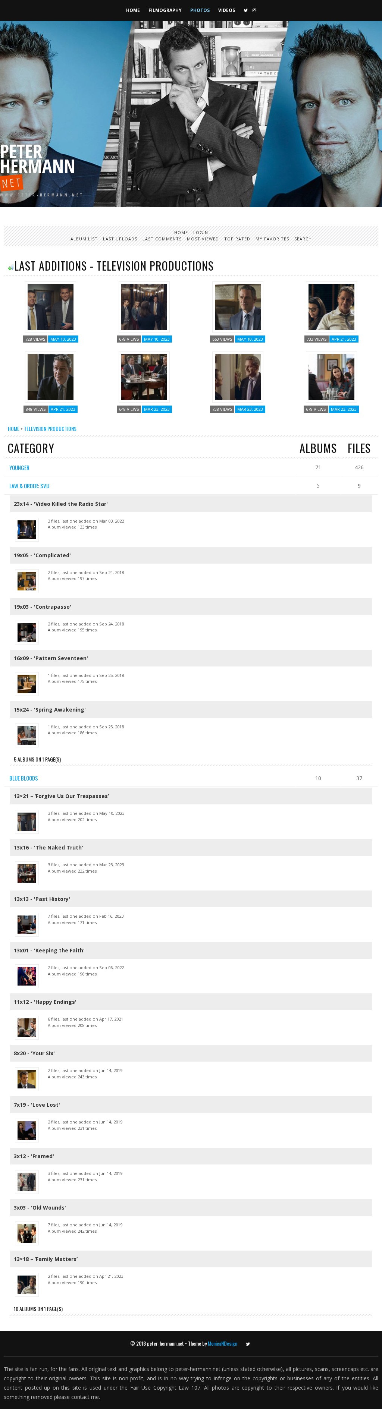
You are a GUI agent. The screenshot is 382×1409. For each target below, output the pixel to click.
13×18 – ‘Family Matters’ (46, 1259)
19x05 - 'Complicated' (42, 555)
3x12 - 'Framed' (34, 1156)
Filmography (165, 10)
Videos (226, 10)
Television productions (50, 428)
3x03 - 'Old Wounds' (40, 1207)
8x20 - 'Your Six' (34, 1053)
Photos (200, 10)
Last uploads (120, 239)
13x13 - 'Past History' (42, 898)
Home (133, 10)
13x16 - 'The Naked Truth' (48, 847)
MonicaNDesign (222, 1343)
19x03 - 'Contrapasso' (42, 606)
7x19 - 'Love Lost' (37, 1104)
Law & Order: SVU (29, 486)
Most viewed (203, 239)
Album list (84, 239)
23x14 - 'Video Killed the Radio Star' (61, 503)
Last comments (162, 239)
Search (303, 239)
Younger (19, 467)
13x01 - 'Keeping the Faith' (49, 950)
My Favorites (272, 239)
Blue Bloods (23, 778)
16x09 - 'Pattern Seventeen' (51, 658)
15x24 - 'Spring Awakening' (50, 709)
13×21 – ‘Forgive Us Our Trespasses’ (61, 796)
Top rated (237, 239)
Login (200, 232)
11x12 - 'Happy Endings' (45, 1001)
